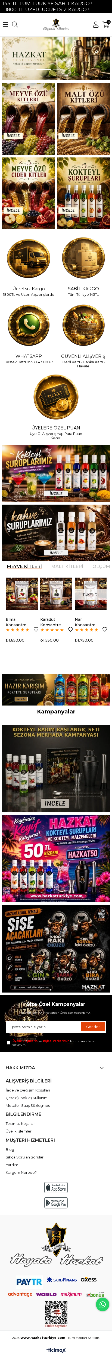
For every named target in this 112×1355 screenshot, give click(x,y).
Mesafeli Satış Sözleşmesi (28, 1105)
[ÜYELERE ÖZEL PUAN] (56, 397)
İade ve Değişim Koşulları (28, 1090)
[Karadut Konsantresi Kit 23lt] (31, 594)
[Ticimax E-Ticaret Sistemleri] (56, 1351)
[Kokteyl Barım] (56, 768)
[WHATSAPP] (28, 325)
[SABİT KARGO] (83, 258)
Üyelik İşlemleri (19, 1131)
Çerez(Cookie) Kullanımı (27, 1098)
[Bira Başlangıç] (56, 949)
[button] (21, 69)
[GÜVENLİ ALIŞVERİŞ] (83, 325)
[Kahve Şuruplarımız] (56, 533)
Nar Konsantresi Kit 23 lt (61, 622)
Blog (10, 1149)
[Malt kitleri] (83, 119)
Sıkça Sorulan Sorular (24, 1157)
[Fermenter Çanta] (56, 858)
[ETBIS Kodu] (56, 1314)
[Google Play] (56, 1202)
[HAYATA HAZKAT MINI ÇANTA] (56, 1245)
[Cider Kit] (28, 193)
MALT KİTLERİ (67, 566)
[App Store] (56, 1187)
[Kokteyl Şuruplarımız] (56, 473)
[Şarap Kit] (28, 119)
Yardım (12, 1165)
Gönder (93, 1027)
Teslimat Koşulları (21, 1123)
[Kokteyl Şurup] (83, 193)
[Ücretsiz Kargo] (28, 258)
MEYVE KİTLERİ (24, 566)
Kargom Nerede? (21, 1172)
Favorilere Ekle (10, 629)
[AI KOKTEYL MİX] (56, 690)
